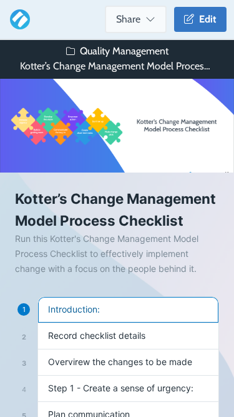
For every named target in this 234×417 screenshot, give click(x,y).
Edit (205, 19)
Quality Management (124, 51)
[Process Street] (17, 19)
